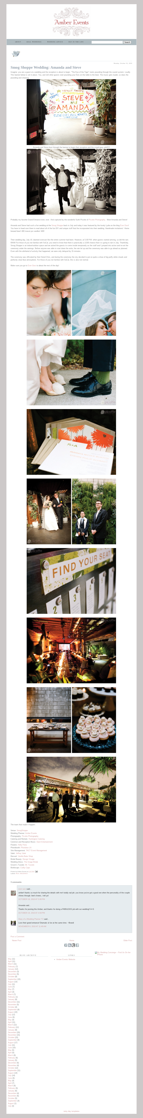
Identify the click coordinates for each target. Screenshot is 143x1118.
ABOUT (18, 42)
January (11, 969)
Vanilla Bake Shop (25, 856)
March (10, 964)
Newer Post (16, 940)
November (12, 974)
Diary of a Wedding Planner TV (30, 919)
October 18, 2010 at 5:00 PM (31, 899)
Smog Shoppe (57, 225)
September (12, 979)
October (11, 977)
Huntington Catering (37, 839)
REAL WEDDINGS (34, 42)
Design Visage (28, 859)
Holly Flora (22, 845)
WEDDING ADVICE (55, 42)
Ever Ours (124, 225)
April (10, 961)
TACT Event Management (36, 850)
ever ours (22, 889)
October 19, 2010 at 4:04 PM (31, 913)
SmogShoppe (22, 830)
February (11, 966)
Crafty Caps (25, 868)
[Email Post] (36, 871)
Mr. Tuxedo (29, 865)
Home (71, 940)
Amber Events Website (65, 959)
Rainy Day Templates (71, 1111)
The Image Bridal (31, 862)
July (9, 984)
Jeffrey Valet (21, 853)
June (10, 987)
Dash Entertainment (45, 842)
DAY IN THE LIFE (76, 42)
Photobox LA (26, 848)
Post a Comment (17, 937)
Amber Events (31, 833)
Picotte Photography (97, 220)
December (12, 972)
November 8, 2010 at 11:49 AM (32, 926)
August (11, 982)
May (9, 959)
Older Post (127, 940)
